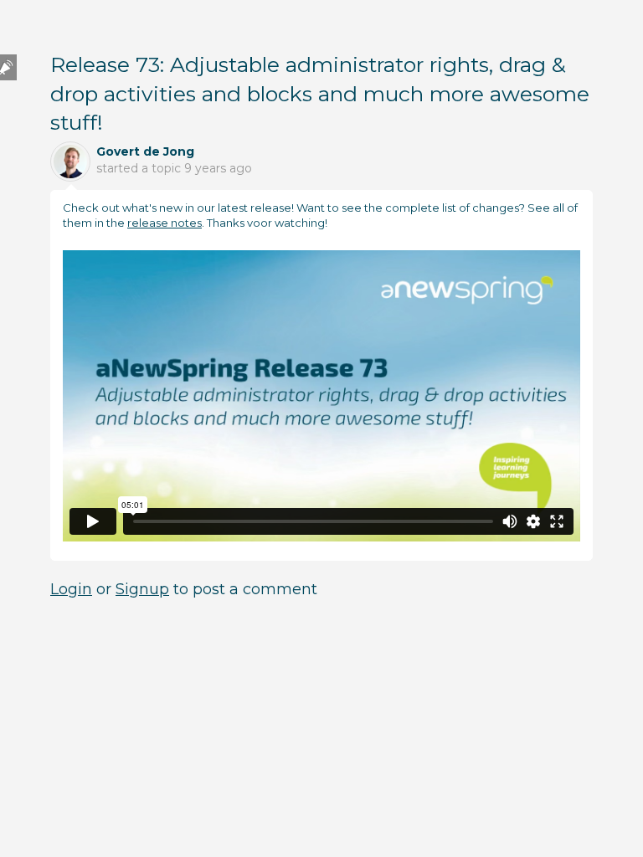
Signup (142, 589)
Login (71, 589)
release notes (164, 222)
